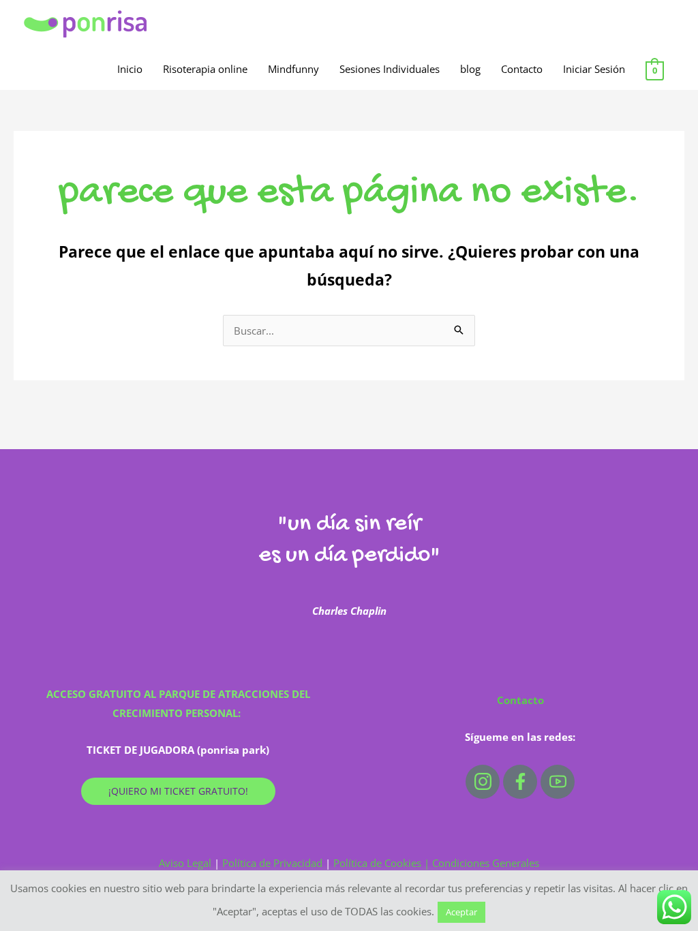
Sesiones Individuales (389, 69)
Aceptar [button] (461, 912)
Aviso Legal (186, 863)
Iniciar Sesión (594, 69)
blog (470, 69)
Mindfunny (293, 69)
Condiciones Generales (485, 863)
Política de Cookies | (382, 863)
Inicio (129, 69)
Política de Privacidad (272, 863)
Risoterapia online (205, 69)
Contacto (522, 69)
